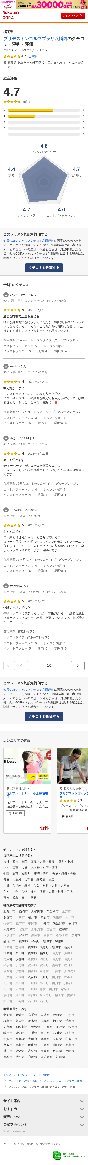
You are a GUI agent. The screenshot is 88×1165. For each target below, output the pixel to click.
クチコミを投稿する (44, 267)
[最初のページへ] (7, 665)
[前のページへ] (21, 665)
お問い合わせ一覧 (28, 1143)
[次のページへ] (78, 665)
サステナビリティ (50, 1143)
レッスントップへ (73, 15)
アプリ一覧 (9, 1143)
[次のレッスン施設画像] (83, 791)
